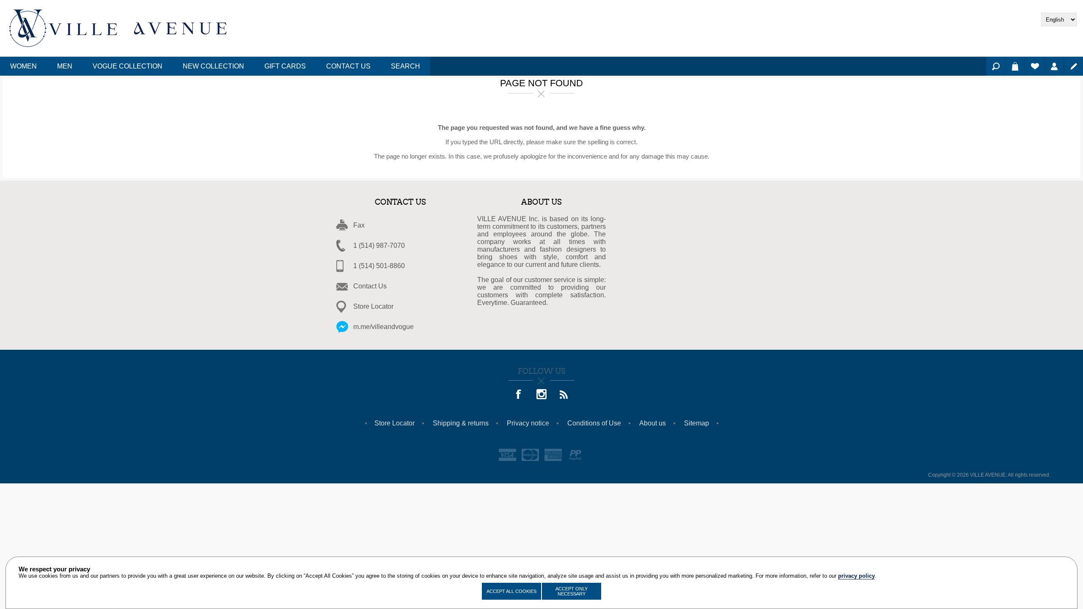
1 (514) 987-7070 (379, 245)
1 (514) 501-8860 (379, 265)
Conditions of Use (594, 423)
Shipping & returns (461, 423)
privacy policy (856, 576)
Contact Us (370, 286)
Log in (1054, 66)
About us (652, 423)
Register (1073, 66)
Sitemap (696, 423)
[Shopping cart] (1015, 66)
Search (995, 66)
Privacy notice (528, 423)
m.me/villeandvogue (383, 326)
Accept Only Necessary (571, 591)
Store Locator (373, 306)
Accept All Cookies (511, 591)
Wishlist (1034, 66)
